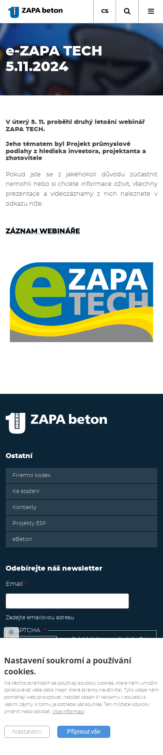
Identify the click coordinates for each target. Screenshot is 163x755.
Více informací (68, 711)
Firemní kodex (31, 475)
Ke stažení (26, 491)
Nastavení (27, 732)
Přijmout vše (83, 731)
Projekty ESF (29, 523)
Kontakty (24, 507)
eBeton (22, 539)
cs (104, 11)
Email (14, 584)
